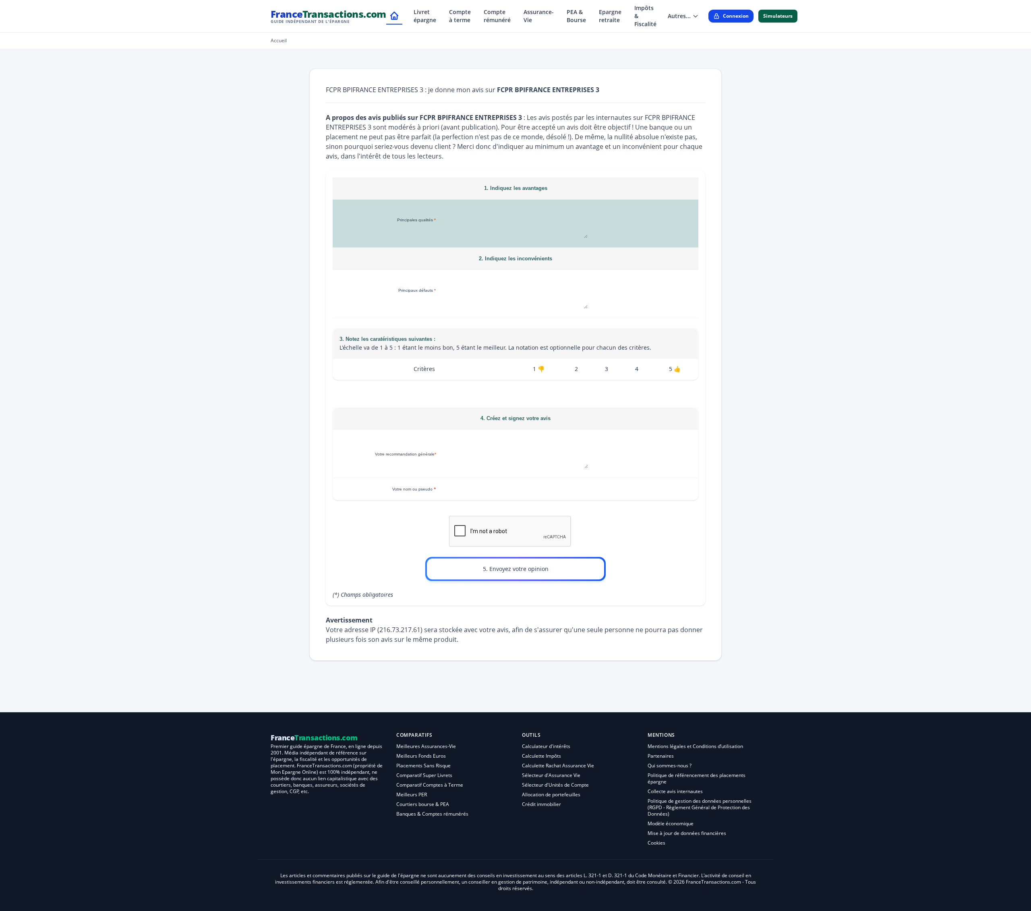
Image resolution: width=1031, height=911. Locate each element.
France (328, 16)
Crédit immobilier (541, 804)
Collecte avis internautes (675, 791)
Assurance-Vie (539, 16)
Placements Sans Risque (423, 765)
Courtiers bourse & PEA (422, 804)
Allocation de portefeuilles (551, 794)
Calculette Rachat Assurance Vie (558, 765)
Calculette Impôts (541, 755)
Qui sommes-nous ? (669, 765)
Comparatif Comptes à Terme (429, 784)
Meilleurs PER (411, 794)
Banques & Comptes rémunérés (432, 813)
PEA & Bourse (576, 16)
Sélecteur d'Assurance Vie (551, 775)
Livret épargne (425, 16)
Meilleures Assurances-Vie (426, 746)
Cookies (656, 842)
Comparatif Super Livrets (424, 775)
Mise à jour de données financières (687, 833)
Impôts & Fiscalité (645, 16)
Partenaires (661, 755)
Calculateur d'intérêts (546, 746)
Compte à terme (460, 16)
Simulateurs (778, 15)
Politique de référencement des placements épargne (696, 778)
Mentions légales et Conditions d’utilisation (695, 746)
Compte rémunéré (497, 16)
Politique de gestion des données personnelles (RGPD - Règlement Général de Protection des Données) (700, 807)
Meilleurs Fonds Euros (421, 755)
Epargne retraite (610, 16)
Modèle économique (671, 823)
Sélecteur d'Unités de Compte (555, 784)
